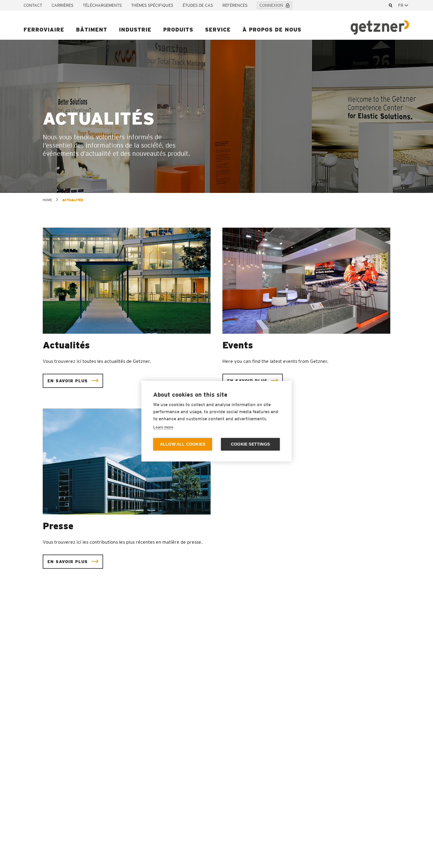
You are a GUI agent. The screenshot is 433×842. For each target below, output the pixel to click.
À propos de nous (271, 30)
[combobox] (403, 5)
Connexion (271, 5)
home (47, 200)
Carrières (62, 5)
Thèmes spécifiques (152, 5)
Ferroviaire (44, 30)
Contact (33, 5)
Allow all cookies (182, 444)
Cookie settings (250, 444)
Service (218, 30)
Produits (178, 30)
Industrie (135, 30)
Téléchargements (102, 5)
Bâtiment (91, 30)
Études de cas (198, 5)
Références (234, 5)
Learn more (163, 427)
